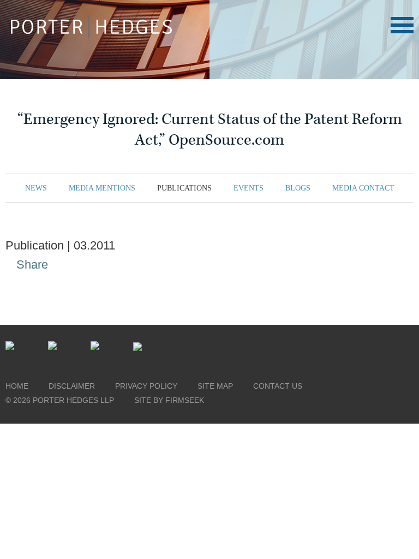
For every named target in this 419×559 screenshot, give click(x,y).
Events (249, 188)
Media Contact (363, 188)
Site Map (215, 386)
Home (16, 386)
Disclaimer (72, 386)
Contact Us (277, 386)
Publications (184, 188)
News (36, 188)
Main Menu (402, 25)
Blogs (297, 188)
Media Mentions (102, 188)
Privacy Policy (146, 386)
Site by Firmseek (169, 400)
